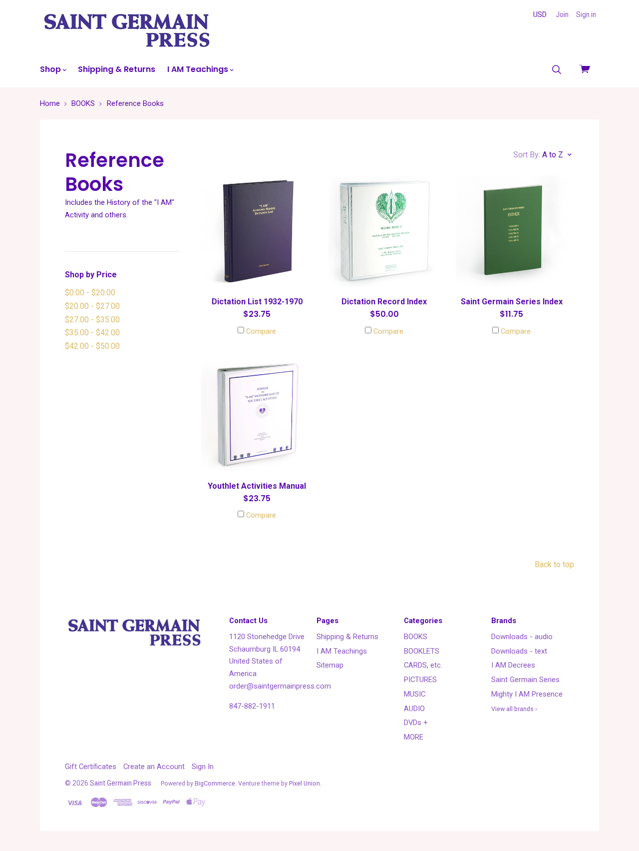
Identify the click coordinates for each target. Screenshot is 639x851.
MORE (413, 737)
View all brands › (514, 709)
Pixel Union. (305, 783)
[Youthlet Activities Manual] (257, 415)
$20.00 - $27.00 (92, 306)
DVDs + (416, 722)
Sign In (203, 766)
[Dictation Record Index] (384, 231)
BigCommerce (215, 783)
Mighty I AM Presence (527, 694)
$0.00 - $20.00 (90, 292)
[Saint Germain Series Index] (511, 231)
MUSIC (414, 694)
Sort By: (526, 154)
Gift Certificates (90, 766)
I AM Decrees (513, 665)
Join (562, 14)
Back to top (554, 564)
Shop (51, 69)
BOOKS (415, 636)
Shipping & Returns (116, 69)
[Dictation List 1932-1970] (257, 231)
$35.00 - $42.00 (92, 332)
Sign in (586, 14)
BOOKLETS (421, 651)
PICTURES (420, 679)
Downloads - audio (522, 636)
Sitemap (330, 665)
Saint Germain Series (525, 679)
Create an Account (154, 766)
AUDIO (414, 708)
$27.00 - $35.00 (92, 319)
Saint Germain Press (120, 783)
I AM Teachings (198, 69)
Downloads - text (519, 651)
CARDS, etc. (423, 665)
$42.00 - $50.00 (92, 346)
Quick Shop (257, 267)
